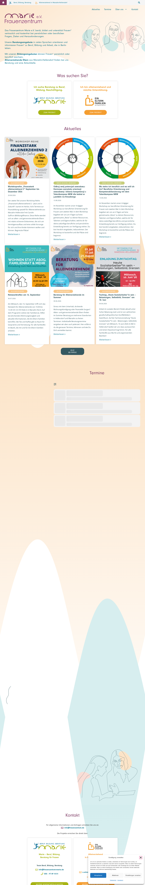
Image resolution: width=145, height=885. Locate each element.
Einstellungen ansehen (133, 875)
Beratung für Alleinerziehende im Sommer (68, 296)
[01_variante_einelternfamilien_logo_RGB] (95, 100)
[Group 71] (49, 100)
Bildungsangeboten (27, 54)
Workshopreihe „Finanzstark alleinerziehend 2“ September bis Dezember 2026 (23, 189)
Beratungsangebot (21, 42)
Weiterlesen (13, 234)
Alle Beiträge (72, 351)
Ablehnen (115, 875)
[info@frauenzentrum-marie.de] (37, 870)
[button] (141, 858)
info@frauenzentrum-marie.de (51, 870)
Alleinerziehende (17, 183)
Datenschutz (113, 880)
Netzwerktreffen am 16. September (24, 295)
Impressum (120, 880)
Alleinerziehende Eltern (16, 60)
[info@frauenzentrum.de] (62, 828)
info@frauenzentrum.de (74, 828)
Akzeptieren (98, 875)
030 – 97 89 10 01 (51, 874)
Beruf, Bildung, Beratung (66, 183)
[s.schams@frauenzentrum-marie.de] (80, 872)
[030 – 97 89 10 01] (42, 874)
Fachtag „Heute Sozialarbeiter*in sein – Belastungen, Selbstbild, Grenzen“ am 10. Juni (117, 297)
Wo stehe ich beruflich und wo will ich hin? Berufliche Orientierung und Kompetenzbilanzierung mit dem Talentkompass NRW (116, 190)
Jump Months (56, 384)
